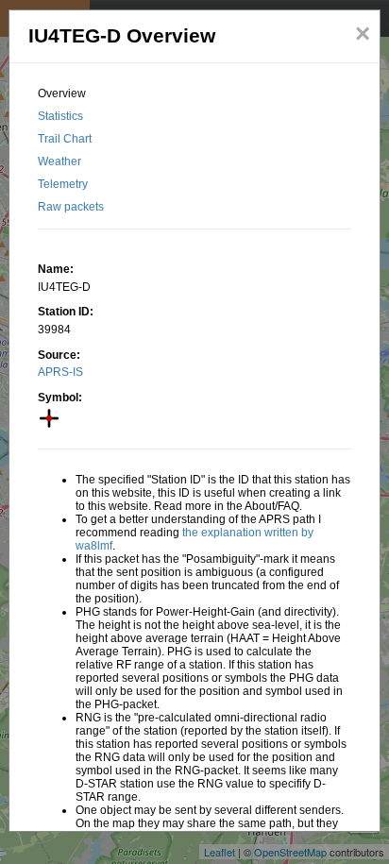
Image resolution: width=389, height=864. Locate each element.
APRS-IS (60, 372)
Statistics (60, 116)
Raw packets (71, 206)
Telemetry (63, 184)
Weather (59, 161)
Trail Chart (65, 138)
